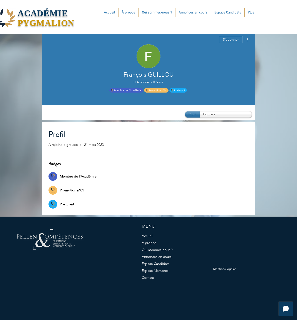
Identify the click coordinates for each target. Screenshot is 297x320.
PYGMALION (46, 23)
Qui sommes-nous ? (157, 250)
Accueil (147, 236)
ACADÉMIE (43, 13)
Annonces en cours (157, 257)
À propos (149, 243)
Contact (148, 277)
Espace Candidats (155, 264)
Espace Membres (155, 271)
